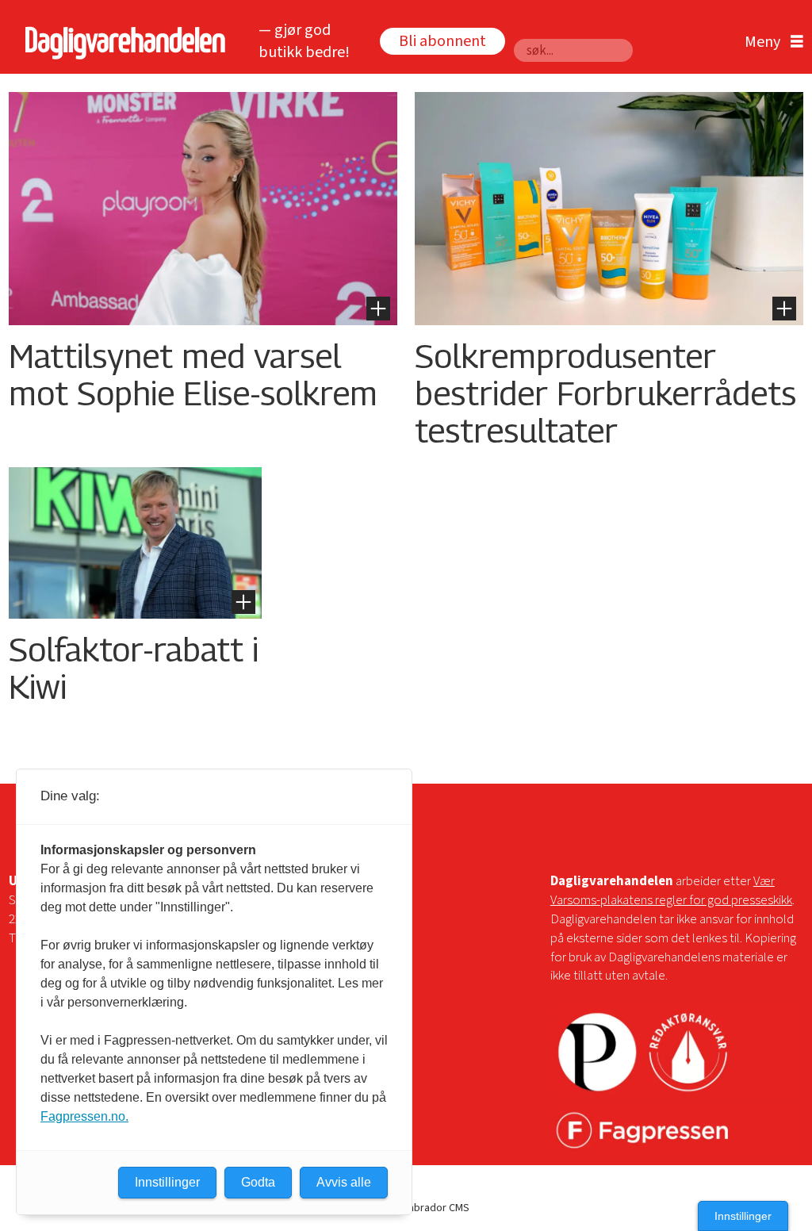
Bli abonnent (442, 41)
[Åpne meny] (770, 42)
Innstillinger (743, 1216)
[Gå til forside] (121, 42)
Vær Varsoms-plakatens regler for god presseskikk (671, 891)
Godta (258, 1182)
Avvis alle (343, 1182)
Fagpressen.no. (84, 1116)
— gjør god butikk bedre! (304, 41)
